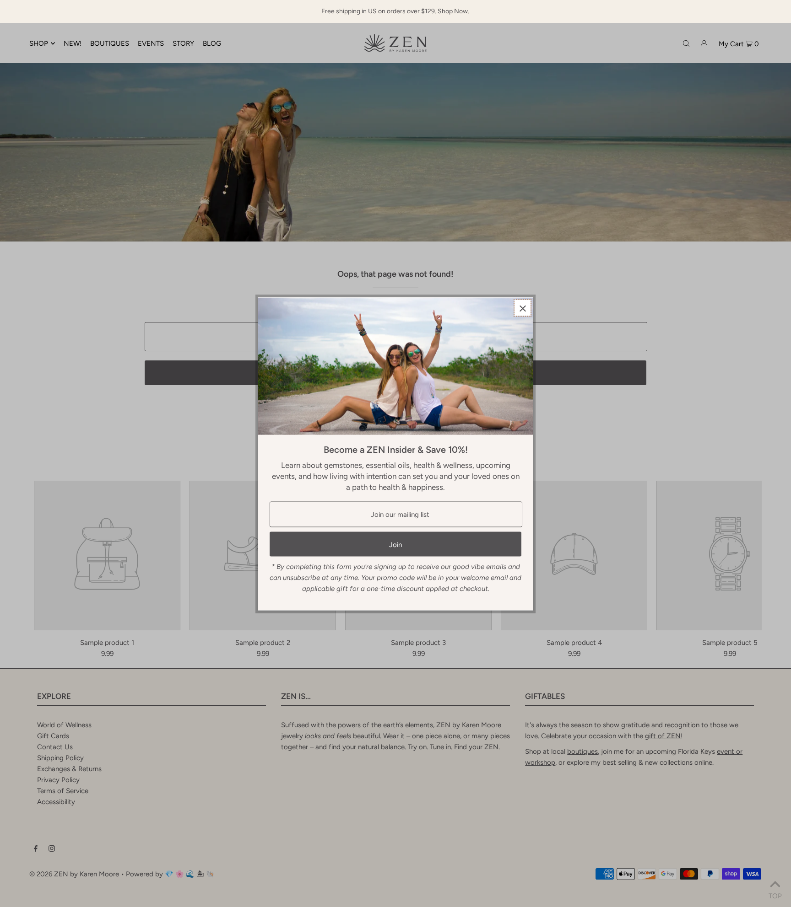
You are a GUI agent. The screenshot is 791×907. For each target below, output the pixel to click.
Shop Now (453, 11)
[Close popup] (523, 308)
